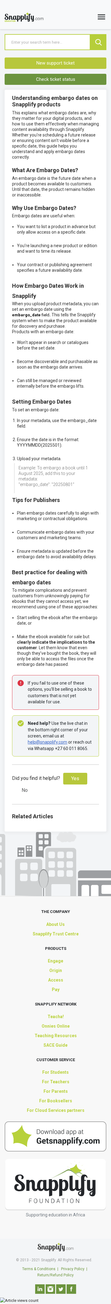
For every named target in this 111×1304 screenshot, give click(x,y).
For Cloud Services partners (55, 1110)
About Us (55, 924)
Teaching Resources (56, 1035)
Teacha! (55, 1016)
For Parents (55, 1091)
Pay (56, 989)
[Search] (98, 42)
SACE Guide (55, 1045)
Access (55, 980)
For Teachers (55, 1081)
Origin (55, 970)
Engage (55, 960)
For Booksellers (55, 1100)
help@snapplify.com (47, 742)
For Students (55, 1072)
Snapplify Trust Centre (56, 933)
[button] (101, 18)
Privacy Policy (72, 1269)
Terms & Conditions (39, 1269)
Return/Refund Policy (55, 1275)
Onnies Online (56, 1026)
